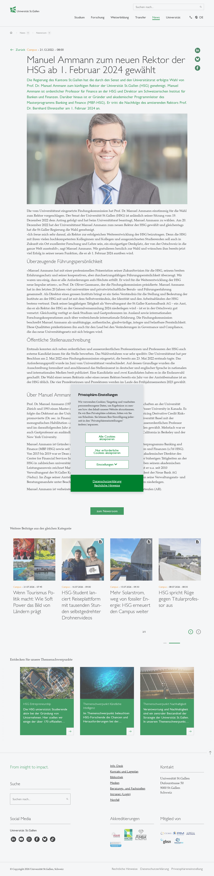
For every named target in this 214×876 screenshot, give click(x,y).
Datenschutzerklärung (107, 481)
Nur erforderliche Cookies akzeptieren (107, 451)
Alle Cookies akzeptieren (107, 438)
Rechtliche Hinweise (107, 485)
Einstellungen (105, 464)
